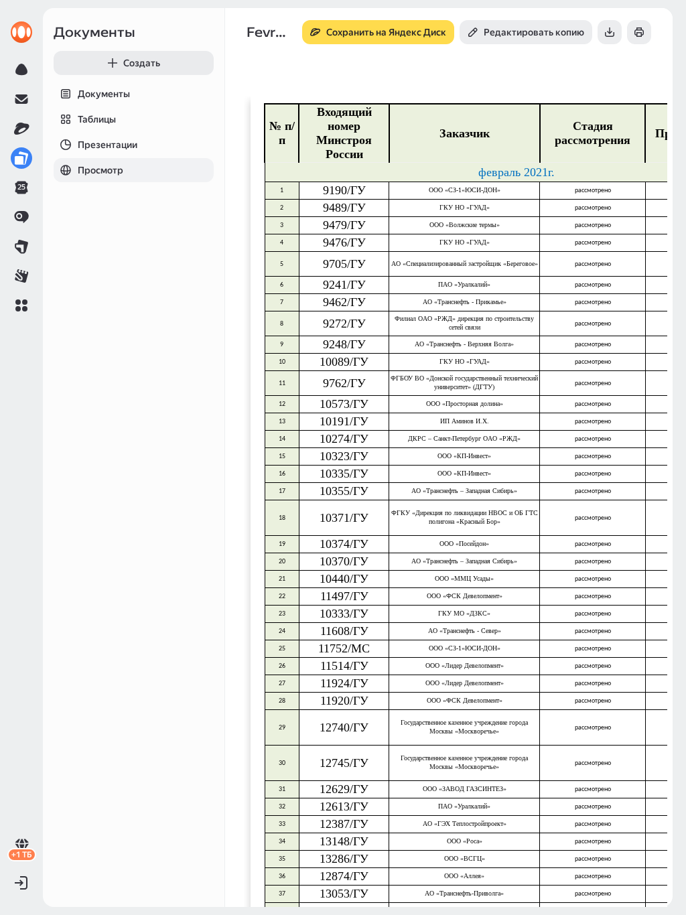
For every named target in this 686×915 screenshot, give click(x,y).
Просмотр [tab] (100, 170)
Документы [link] (94, 32)
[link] (21, 32)
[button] (21, 305)
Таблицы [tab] (97, 119)
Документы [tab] (104, 93)
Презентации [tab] (107, 144)
